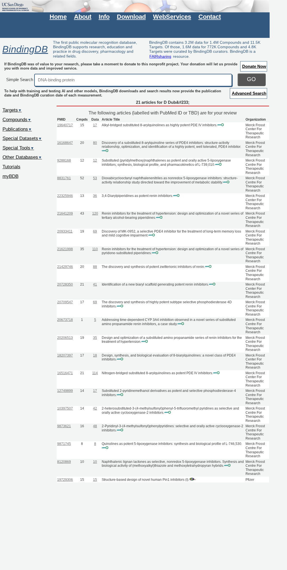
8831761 (64, 178)
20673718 (65, 320)
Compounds (17, 119)
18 (95, 355)
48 (95, 426)
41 (95, 284)
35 (95, 338)
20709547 (65, 302)
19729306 (65, 480)
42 (95, 408)
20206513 (65, 338)
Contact (209, 16)
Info (104, 16)
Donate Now (254, 66)
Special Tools (18, 148)
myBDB (10, 176)
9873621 (64, 426)
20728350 (65, 284)
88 (95, 267)
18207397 (65, 355)
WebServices (172, 16)
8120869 (64, 462)
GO (251, 79)
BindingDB (25, 49)
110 (95, 249)
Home (58, 16)
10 (95, 462)
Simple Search (19, 79)
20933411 (65, 231)
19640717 (65, 125)
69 (95, 231)
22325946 (65, 196)
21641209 (65, 213)
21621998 (65, 249)
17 (95, 125)
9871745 (64, 444)
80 (95, 143)
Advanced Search (249, 93)
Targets (12, 110)
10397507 (65, 408)
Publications (17, 129)
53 (95, 178)
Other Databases (22, 157)
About (82, 16)
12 (95, 160)
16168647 (65, 143)
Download (131, 16)
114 (95, 373)
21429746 (65, 267)
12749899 (65, 391)
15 (95, 480)
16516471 (65, 373)
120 (95, 213)
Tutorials (11, 166)
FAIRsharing (160, 56)
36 (95, 196)
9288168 (64, 160)
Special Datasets (22, 138)
